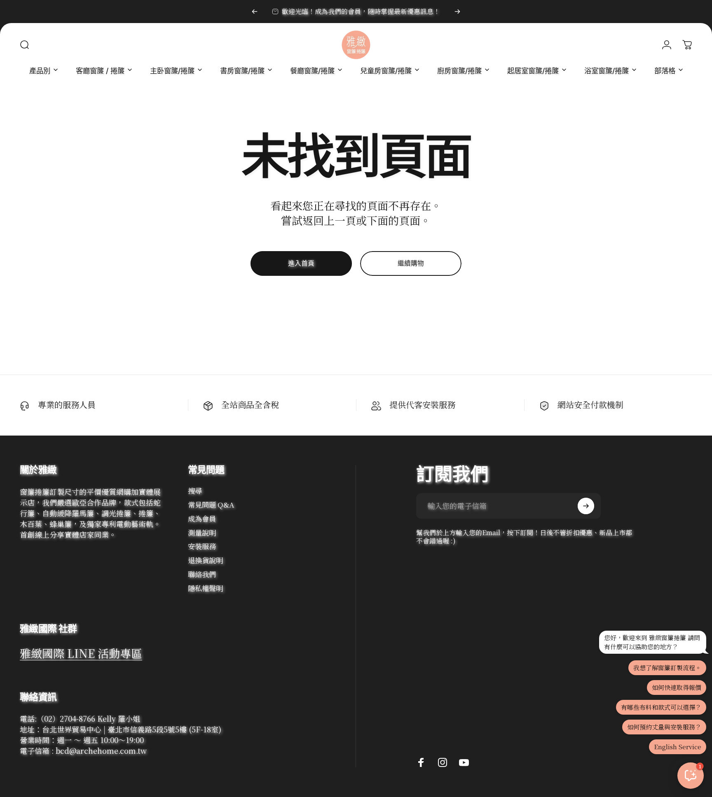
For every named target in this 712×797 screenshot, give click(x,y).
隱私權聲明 (205, 588)
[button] (690, 775)
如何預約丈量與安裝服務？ (664, 726)
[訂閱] (586, 506)
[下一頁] (457, 11)
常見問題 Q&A (211, 504)
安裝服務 (202, 546)
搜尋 (195, 490)
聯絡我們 (202, 574)
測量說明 (202, 532)
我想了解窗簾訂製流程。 (667, 667)
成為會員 (202, 518)
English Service (677, 746)
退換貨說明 (205, 560)
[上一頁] (255, 11)
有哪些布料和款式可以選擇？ (661, 707)
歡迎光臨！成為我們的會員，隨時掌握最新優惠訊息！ (361, 11)
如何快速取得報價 (676, 687)
